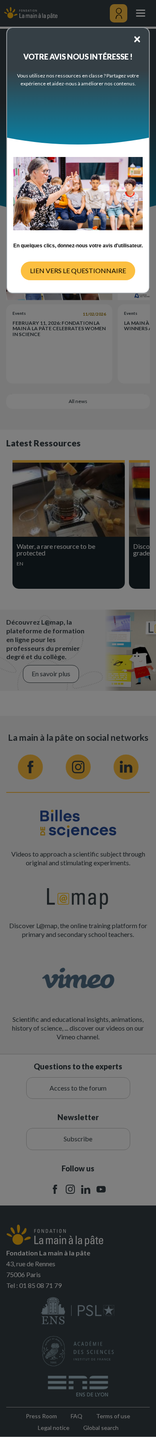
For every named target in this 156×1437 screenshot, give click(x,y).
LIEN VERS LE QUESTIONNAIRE (78, 270)
